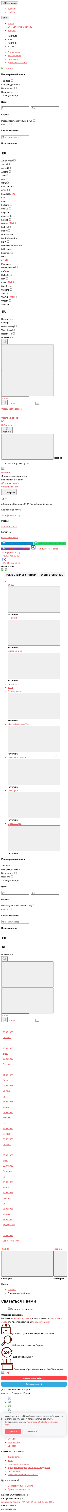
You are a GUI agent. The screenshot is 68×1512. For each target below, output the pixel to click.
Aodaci (4, 168)
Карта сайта (14, 1442)
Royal (3, 282)
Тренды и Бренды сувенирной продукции (29, 1467)
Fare (3, 201)
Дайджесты (14, 1457)
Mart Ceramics (8, 234)
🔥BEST (12, 585)
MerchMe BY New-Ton (11, 245)
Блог (10, 1460)
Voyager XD (6, 304)
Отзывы (12, 1439)
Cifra (3, 183)
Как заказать (14, 55)
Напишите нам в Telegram (20, 543)
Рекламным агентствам (21, 574)
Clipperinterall (7, 186)
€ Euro (11, 23)
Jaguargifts (6, 216)
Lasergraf (5, 322)
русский (12, 3)
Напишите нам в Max (47, 549)
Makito (4, 227)
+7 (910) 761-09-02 (10, 556)
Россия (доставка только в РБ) (17, 121)
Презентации (14, 823)
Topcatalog (6, 330)
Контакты (13, 59)
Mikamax (5, 253)
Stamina (5, 290)
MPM (3, 256)
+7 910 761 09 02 (28, 1502)
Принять (13, 1431)
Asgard (4, 172)
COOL (4, 190)
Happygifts (6, 319)
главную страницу (40, 1322)
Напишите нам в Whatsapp (52, 543)
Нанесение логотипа (18, 1464)
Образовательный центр (20, 1486)
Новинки (12, 618)
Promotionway (8, 267)
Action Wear (7, 160)
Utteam (4, 301)
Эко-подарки (14, 691)
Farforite (5, 205)
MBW (3, 242)
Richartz (5, 275)
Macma (4, 223)
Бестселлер (7, 88)
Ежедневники (15, 651)
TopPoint (5, 297)
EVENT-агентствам (51, 574)
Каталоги (12, 684)
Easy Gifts (6, 194)
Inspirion (5, 212)
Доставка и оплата (17, 62)
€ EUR (5, 17)
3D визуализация (10, 95)
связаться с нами (22, 1318)
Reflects (5, 271)
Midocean (6, 249)
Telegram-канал (32, 1384)
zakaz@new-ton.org (10, 552)
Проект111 (6, 334)
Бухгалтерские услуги (19, 1489)
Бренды (12, 1446)
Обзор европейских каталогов (23, 1474)
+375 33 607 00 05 (45, 1502)
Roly (3, 279)
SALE (10, 687)
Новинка (6, 92)
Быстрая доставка (10, 84)
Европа (5, 124)
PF (2, 260)
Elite (3, 197)
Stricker (5, 293)
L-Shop (4, 220)
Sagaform (6, 286)
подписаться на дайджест (34, 1378)
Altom (4, 164)
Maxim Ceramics (9, 238)
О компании (14, 52)
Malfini (4, 231)
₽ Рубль (12, 30)
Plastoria (5, 264)
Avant (4, 175)
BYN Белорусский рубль (20, 27)
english (11, 12)
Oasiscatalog (7, 326)
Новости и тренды (17, 757)
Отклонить (32, 1431)
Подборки (13, 790)
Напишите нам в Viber (18, 549)
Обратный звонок (10, 418)
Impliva (4, 208)
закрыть (9, 491)
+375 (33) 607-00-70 (10, 563)
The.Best (5, 81)
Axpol (3, 179)
